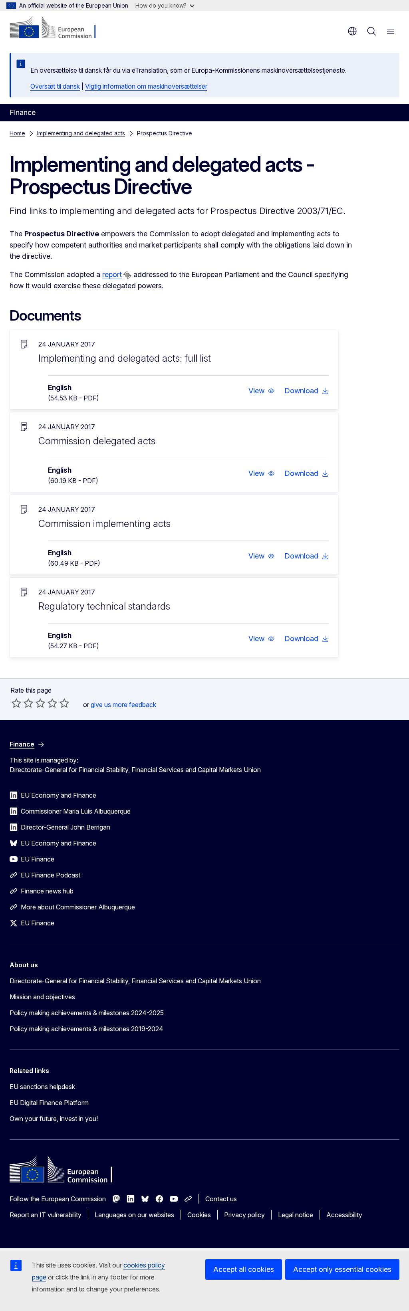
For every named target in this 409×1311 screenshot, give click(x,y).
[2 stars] (22, 703)
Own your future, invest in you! (54, 1119)
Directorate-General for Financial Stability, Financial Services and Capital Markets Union (135, 981)
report (112, 274)
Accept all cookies (243, 1269)
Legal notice (295, 1215)
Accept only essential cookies (342, 1269)
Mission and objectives (42, 997)
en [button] (352, 31)
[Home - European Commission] (58, 28)
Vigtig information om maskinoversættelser (146, 86)
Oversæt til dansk (55, 86)
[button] (261, 390)
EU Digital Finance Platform (49, 1103)
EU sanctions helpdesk (42, 1087)
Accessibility (344, 1215)
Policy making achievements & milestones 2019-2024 (86, 1029)
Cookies (199, 1215)
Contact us (221, 1199)
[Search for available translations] (127, 275)
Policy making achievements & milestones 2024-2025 (87, 1013)
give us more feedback (123, 705)
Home (17, 133)
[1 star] (16, 703)
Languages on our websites (134, 1215)
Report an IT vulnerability (45, 1215)
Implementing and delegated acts (81, 133)
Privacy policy (244, 1215)
